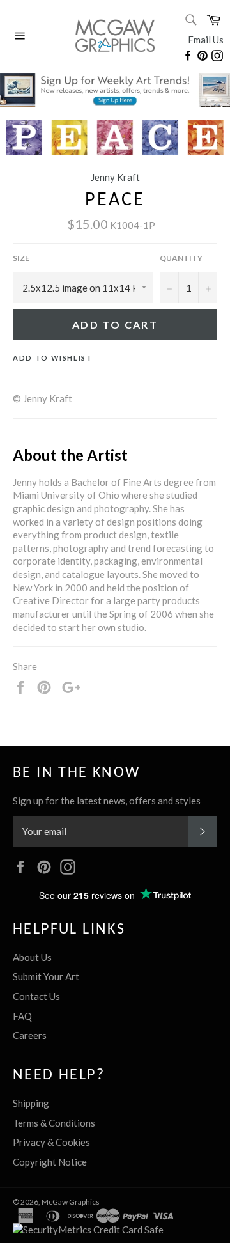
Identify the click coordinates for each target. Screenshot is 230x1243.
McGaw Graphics (71, 1202)
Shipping (31, 1103)
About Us (32, 957)
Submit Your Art (46, 976)
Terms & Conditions (54, 1123)
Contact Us (36, 996)
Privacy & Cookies (51, 1142)
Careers (30, 1035)
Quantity (181, 258)
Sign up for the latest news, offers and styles (107, 800)
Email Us (206, 39)
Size (21, 258)
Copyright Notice (50, 1162)
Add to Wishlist (53, 358)
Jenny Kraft (115, 177)
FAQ (22, 1016)
